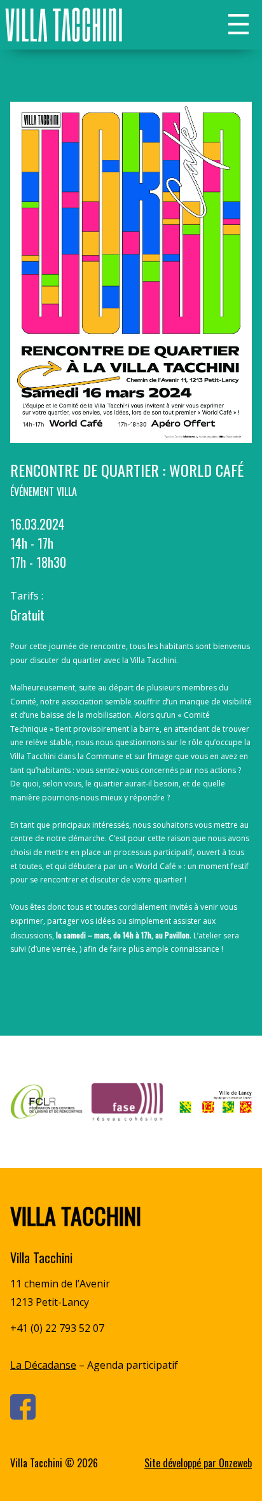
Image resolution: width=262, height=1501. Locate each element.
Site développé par (198, 1462)
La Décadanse (43, 1365)
